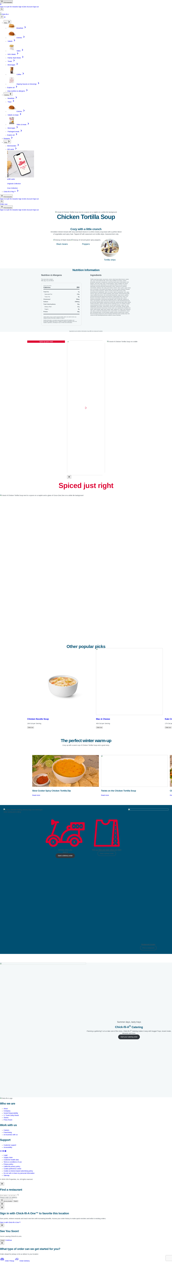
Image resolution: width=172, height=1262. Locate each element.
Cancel (2, 1240)
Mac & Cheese (103, 719)
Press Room (8, 1120)
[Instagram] (1, 1151)
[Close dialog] (69, 477)
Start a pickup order (107, 853)
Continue (8, 1240)
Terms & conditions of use (13, 1162)
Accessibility (8, 1147)
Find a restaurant (148, 948)
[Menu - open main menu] (0, 12)
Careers (6, 1130)
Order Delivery (24, 1261)
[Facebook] (3, 1151)
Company (7, 1111)
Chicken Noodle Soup (38, 719)
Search (16, 1201)
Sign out (36, 7)
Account (30, 7)
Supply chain (8, 1157)
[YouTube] (5, 1151)
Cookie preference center (12, 1169)
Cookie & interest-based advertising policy (18, 1171)
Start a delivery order (65, 856)
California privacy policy (12, 1166)
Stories (6, 1118)
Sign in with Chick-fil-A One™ (10, 1222)
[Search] (2, 9)
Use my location (7, 1201)
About (6, 1109)
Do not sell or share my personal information (19, 1173)
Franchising (8, 1132)
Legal (5, 1155)
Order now (3, 204)
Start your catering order (129, 1037)
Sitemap (6, 1175)
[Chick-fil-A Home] (4, 14)
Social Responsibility (11, 1113)
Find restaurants (7, 2)
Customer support (10, 1145)
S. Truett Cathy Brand (11, 1115)
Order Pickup (9, 1261)
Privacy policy (8, 1164)
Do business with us (11, 1135)
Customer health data (11, 1160)
